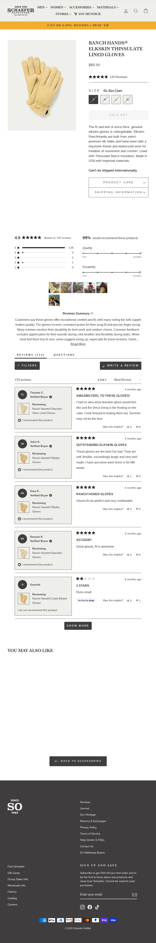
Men (41, 7)
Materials (106, 7)
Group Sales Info (18, 879)
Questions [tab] (65, 355)
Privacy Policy (88, 827)
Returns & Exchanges (93, 821)
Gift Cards (14, 872)
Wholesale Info (16, 885)
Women (56, 7)
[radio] (93, 99)
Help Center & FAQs (92, 839)
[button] (108, 77)
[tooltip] (91, 313)
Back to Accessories (81, 761)
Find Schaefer (16, 866)
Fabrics (12, 891)
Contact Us (86, 846)
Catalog (12, 898)
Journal (84, 808)
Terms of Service (90, 833)
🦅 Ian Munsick (87, 14)
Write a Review (123, 367)
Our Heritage (88, 814)
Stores (62, 14)
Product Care (118, 182)
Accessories (80, 7)
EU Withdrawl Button (92, 852)
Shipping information (118, 192)
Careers (12, 904)
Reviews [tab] (32, 355)
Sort (103, 380)
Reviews (85, 802)
